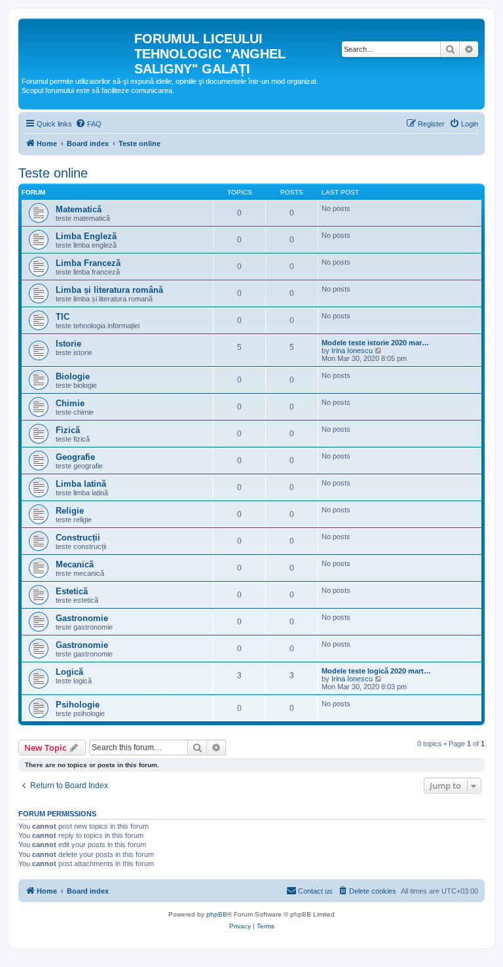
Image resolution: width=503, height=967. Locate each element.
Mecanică (75, 564)
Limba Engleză (86, 236)
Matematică (79, 209)
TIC (62, 317)
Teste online (53, 173)
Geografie (75, 457)
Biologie (73, 376)
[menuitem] (88, 124)
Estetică (72, 591)
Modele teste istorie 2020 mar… (375, 343)
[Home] (78, 43)
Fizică (68, 430)
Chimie (70, 403)
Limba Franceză (88, 263)
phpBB (216, 914)
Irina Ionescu (352, 350)
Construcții (78, 537)
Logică (69, 672)
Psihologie (78, 705)
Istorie (68, 344)
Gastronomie (82, 618)
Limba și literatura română (109, 290)
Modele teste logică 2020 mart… (376, 671)
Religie (70, 511)
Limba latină (81, 484)
